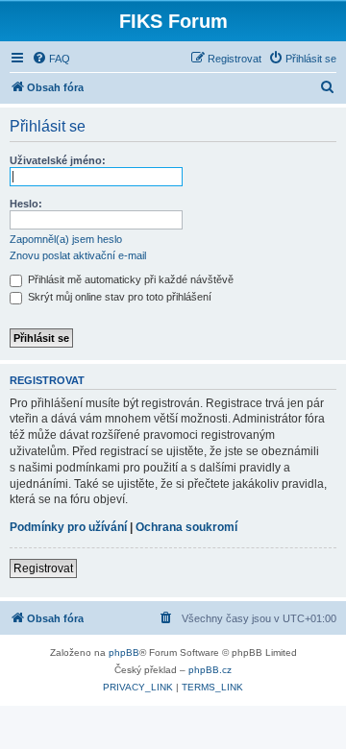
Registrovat (43, 568)
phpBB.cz (210, 669)
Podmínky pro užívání (68, 527)
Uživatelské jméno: (58, 160)
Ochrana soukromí (186, 527)
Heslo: (26, 203)
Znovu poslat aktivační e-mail (78, 255)
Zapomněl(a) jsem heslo (66, 239)
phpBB (124, 652)
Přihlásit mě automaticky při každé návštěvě (129, 279)
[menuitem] (51, 58)
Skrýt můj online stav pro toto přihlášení (118, 296)
